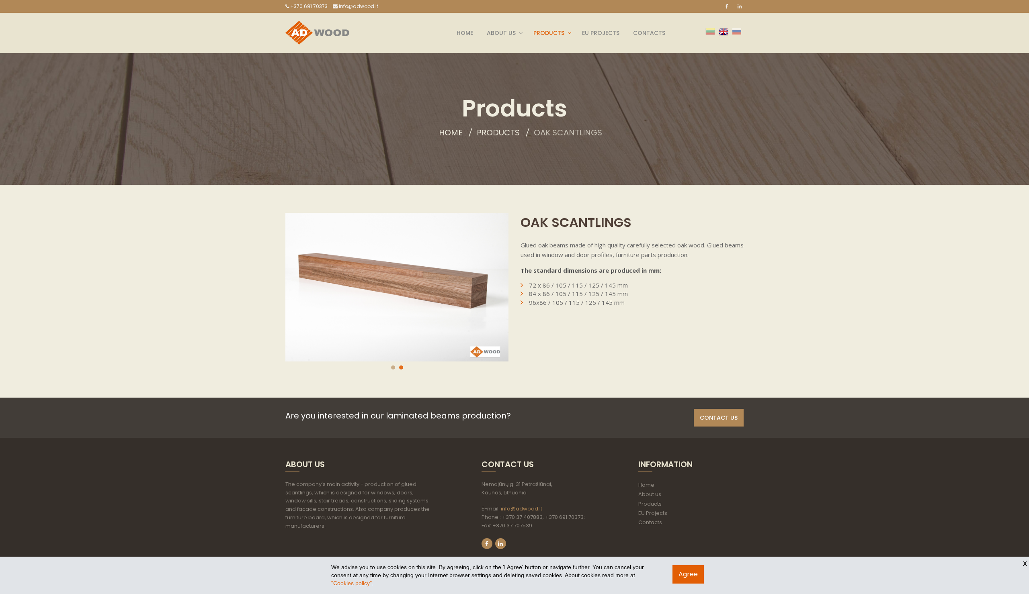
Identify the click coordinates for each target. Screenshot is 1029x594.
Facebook (487, 543)
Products (548, 33)
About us (501, 33)
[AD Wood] (317, 26)
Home (465, 33)
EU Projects (600, 33)
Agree (688, 574)
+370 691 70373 (308, 6)
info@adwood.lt (358, 6)
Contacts (649, 33)
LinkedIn (500, 543)
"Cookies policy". (352, 583)
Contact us (719, 418)
